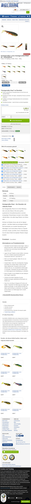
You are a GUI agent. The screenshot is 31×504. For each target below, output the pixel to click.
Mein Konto (12, 3)
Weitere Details (5, 105)
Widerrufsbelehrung (6, 437)
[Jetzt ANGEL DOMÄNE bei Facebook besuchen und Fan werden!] (17, 436)
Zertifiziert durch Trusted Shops (14, 329)
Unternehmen (17, 420)
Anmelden (8, 1)
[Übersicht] (26, 19)
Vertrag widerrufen (7, 444)
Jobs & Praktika (17, 424)
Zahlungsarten (5, 424)
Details (3, 187)
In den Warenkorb (17, 120)
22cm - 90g (22, 82)
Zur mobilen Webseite (7, 430)
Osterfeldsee (16, 427)
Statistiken (12, 498)
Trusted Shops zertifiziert (9, 312)
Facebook (16, 425)
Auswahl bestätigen (15, 501)
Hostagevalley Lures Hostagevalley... (5, 354)
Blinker (9, 464)
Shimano (13, 464)
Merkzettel (20, 3)
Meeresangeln (5, 466)
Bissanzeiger (5, 464)
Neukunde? (16, 1)
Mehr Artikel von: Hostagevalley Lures (8, 51)
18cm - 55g (14, 82)
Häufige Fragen (5, 428)
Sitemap (15, 430)
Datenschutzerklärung (5, 488)
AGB (3, 435)
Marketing (19, 498)
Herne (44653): (5, 140)
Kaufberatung (5, 427)
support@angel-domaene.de (23, 443)
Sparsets (19, 187)
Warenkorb (27, 3)
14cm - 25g (6, 82)
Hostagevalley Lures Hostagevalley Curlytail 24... (13, 167)
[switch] (3, 501)
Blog (15, 422)
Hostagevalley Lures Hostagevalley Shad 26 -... (13, 171)
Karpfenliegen (18, 466)
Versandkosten (5, 422)
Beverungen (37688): (6, 138)
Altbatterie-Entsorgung (7, 440)
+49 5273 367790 (21, 442)
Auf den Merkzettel (16, 124)
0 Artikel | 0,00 (25, 9)
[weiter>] (27, 21)
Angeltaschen (12, 466)
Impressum (4, 441)
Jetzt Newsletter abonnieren (11, 452)
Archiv (15, 428)
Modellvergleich (11, 187)
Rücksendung (5, 425)
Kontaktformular (19, 440)
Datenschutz (5, 438)
